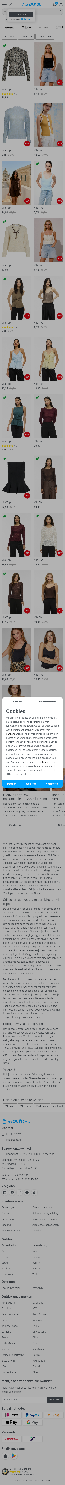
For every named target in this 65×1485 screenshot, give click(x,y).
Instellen (11, 783)
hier (44, 762)
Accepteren (52, 783)
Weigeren (31, 783)
